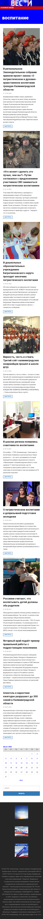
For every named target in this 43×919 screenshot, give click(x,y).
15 (32, 763)
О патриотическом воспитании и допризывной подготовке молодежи (21, 513)
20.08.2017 (8, 609)
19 (16, 767)
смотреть (7, 126)
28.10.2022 (8, 371)
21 (27, 767)
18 (11, 767)
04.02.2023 (8, 283)
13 (21, 763)
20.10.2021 (8, 449)
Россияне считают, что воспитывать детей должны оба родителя (20, 602)
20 (21, 767)
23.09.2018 (8, 520)
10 (6, 763)
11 (11, 763)
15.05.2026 (8, 93)
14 (27, 763)
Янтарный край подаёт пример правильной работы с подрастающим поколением (21, 644)
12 (16, 763)
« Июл (21, 780)
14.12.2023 (8, 189)
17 (6, 767)
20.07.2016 (8, 707)
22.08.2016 (8, 651)
